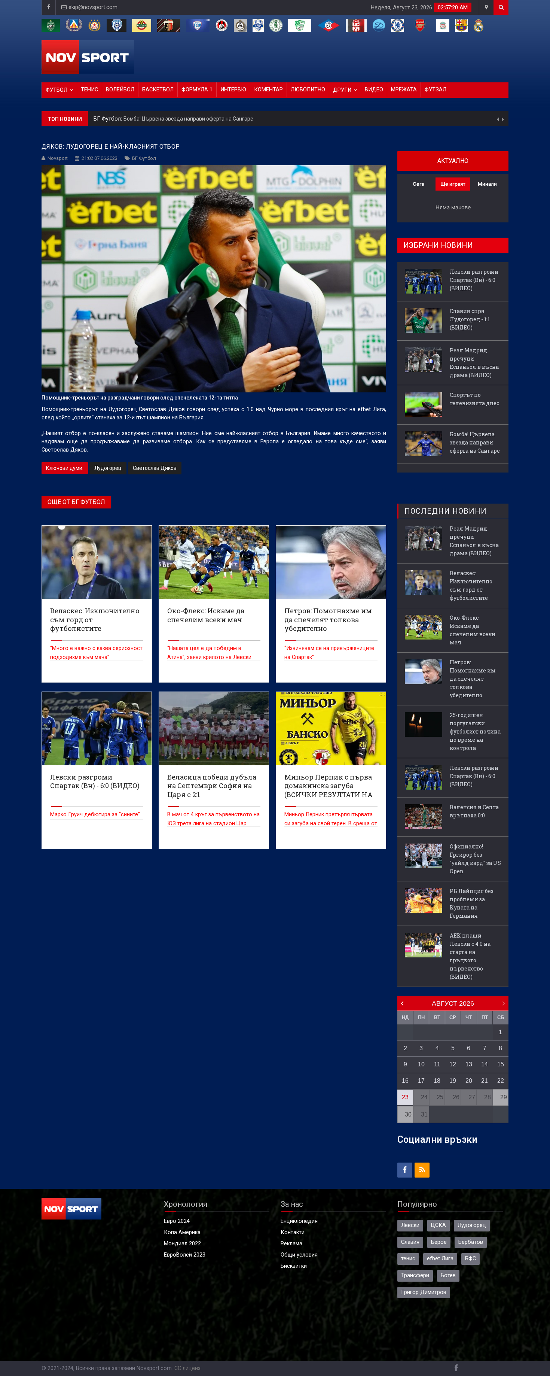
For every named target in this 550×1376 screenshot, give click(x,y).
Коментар (268, 89)
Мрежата (404, 89)
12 (452, 1064)
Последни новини (445, 511)
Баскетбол (158, 89)
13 (468, 1064)
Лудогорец (108, 468)
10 (421, 1064)
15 (500, 1064)
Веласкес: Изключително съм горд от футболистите (471, 585)
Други (342, 90)
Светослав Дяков (155, 468)
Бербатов (470, 1242)
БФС (470, 1258)
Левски (410, 1225)
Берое (439, 1242)
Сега (418, 184)
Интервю (233, 89)
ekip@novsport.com (92, 7)
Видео (374, 89)
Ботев (448, 1275)
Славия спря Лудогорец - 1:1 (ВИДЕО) (470, 319)
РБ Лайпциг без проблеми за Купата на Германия (472, 903)
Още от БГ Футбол (76, 501)
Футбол (56, 90)
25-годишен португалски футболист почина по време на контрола (475, 731)
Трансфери (415, 1275)
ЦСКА (438, 1225)
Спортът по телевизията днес (474, 399)
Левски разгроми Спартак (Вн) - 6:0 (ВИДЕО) (178, 123)
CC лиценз (187, 1368)
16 (405, 1081)
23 (405, 1097)
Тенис (89, 89)
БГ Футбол (144, 158)
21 (484, 1081)
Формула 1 (197, 89)
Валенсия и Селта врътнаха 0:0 (474, 811)
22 (500, 1081)
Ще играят (452, 184)
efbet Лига (440, 1258)
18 (437, 1081)
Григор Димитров (423, 1292)
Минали (487, 184)
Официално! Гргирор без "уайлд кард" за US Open (475, 859)
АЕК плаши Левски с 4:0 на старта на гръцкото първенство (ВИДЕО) (470, 956)
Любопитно (308, 89)
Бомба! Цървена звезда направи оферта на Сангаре (475, 442)
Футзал (435, 89)
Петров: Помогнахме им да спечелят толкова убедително (473, 679)
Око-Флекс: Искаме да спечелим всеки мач (472, 630)
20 (468, 1081)
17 (421, 1081)
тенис (408, 1258)
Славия (410, 1242)
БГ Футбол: (108, 123)
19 (452, 1081)
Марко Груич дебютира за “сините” (95, 814)
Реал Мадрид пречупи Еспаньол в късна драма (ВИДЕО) (474, 363)
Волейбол (120, 89)
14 (484, 1064)
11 (437, 1064)
